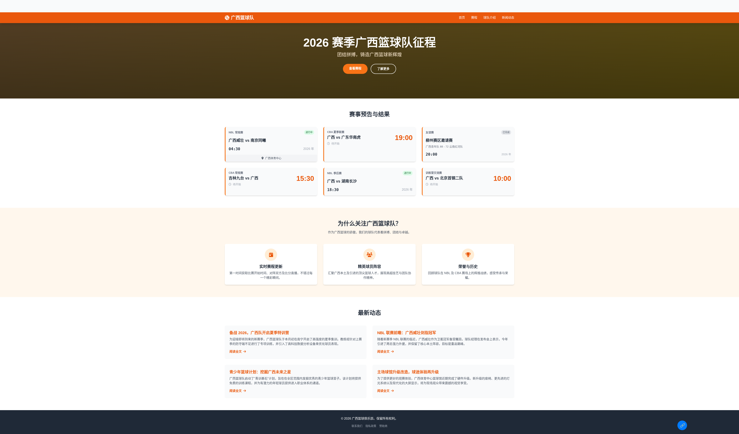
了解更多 (383, 68)
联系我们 (357, 425)
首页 (462, 17)
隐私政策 (370, 425)
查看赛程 (355, 68)
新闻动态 (508, 17)
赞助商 (383, 425)
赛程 (474, 17)
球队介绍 (489, 17)
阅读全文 (235, 351)
